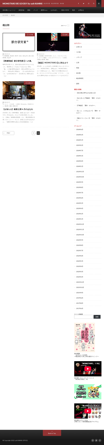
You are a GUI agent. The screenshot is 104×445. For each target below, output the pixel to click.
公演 (66, 34)
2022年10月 (80, 235)
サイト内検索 (78, 314)
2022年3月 (79, 271)
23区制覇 (41, 55)
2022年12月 (80, 224)
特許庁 (16, 55)
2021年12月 (80, 282)
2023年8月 (79, 187)
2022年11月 (80, 229)
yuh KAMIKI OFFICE (21, 440)
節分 (20, 55)
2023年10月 (80, 177)
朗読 (73, 10)
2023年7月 (79, 192)
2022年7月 (79, 250)
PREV (8, 133)
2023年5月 (79, 203)
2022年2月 (79, 277)
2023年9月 (79, 182)
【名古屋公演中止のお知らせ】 (86, 93)
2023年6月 (79, 198)
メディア (79, 57)
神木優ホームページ (9, 10)
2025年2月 (79, 145)
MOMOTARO (48, 55)
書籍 (28, 10)
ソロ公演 (11, 104)
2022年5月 (79, 261)
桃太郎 (12, 55)
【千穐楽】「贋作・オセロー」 (86, 105)
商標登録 (6, 55)
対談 (77, 68)
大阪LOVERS (65, 10)
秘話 (47, 59)
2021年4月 (79, 292)
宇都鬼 (39, 59)
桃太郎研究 (79, 78)
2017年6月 (79, 308)
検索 (97, 317)
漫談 (10, 105)
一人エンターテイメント (54, 57)
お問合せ (81, 10)
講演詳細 (21, 10)
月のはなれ (24, 104)
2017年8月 (79, 303)
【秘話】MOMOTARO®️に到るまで (52, 63)
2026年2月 (79, 135)
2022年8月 (79, 245)
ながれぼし (54, 10)
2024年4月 (79, 161)
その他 (31, 34)
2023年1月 (79, 219)
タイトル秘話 (42, 57)
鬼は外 (9, 57)
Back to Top (52, 433)
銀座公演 (15, 105)
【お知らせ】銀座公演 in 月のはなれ (18, 109)
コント (54, 55)
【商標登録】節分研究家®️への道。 (18, 61)
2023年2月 (79, 214)
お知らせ (30, 83)
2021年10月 (80, 287)
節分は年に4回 (27, 55)
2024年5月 (79, 156)
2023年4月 (79, 208)
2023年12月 (80, 171)
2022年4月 (79, 266)
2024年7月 (79, 150)
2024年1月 (79, 166)
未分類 (78, 73)
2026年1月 (79, 140)
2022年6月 (79, 256)
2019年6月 (79, 298)
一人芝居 (64, 57)
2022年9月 (79, 240)
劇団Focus (44, 10)
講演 (77, 83)
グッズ (35, 10)
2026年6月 (79, 129)
